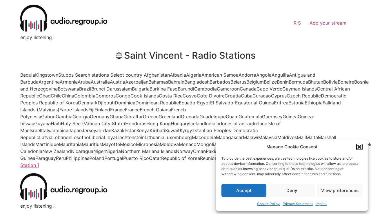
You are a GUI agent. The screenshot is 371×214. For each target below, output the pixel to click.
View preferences (340, 190)
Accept (244, 190)
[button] (359, 147)
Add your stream (328, 23)
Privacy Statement (298, 204)
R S (297, 23)
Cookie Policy (268, 204)
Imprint (321, 204)
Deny (291, 190)
